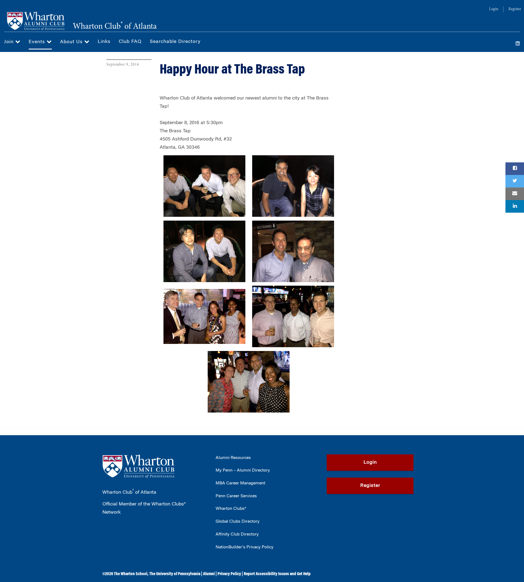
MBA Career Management (240, 483)
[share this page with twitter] (514, 181)
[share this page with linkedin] (514, 206)
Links (104, 41)
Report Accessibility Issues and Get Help (277, 574)
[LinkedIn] (518, 44)
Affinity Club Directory (237, 534)
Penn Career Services (236, 496)
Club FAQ (130, 41)
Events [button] (38, 42)
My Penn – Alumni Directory (243, 470)
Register (514, 9)
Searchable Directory (175, 41)
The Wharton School (130, 574)
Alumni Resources (233, 458)
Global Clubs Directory (238, 521)
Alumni (209, 574)
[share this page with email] (514, 194)
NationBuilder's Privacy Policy (244, 547)
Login (493, 9)
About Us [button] (72, 42)
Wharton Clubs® (231, 509)
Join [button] (9, 42)
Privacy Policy (229, 574)
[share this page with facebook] (514, 168)
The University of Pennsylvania (174, 574)
